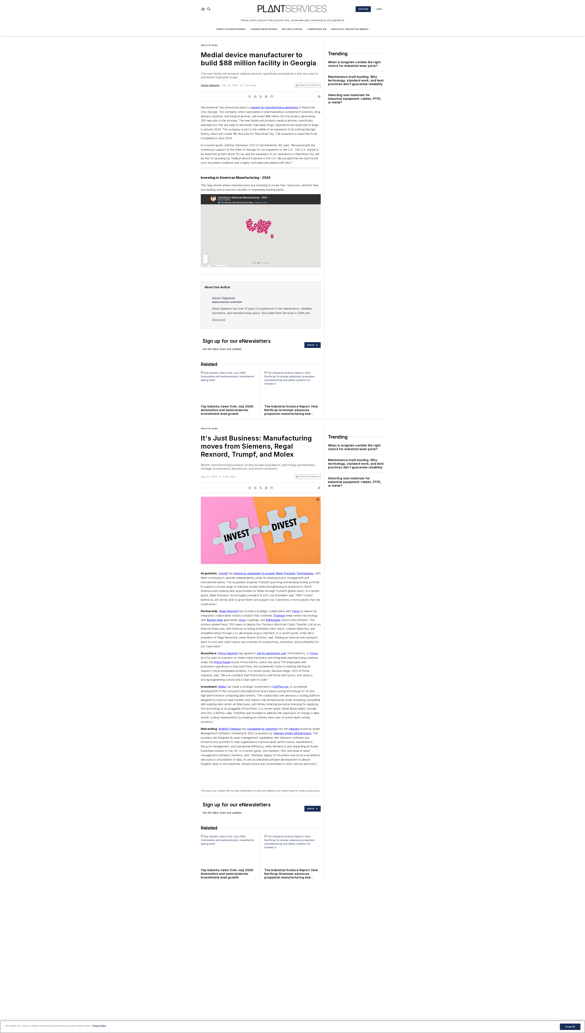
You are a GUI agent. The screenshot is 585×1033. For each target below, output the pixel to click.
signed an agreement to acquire (254, 573)
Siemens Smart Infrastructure (292, 733)
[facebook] (249, 96)
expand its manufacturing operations (274, 107)
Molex (222, 686)
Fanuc (296, 611)
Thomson (279, 615)
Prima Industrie (228, 653)
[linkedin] (255, 96)
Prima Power (222, 662)
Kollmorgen (273, 620)
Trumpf (222, 573)
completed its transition (262, 728)
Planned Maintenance (264, 29)
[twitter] (260, 96)
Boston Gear (215, 620)
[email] (271, 96)
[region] (292, 1027)
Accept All (570, 1027)
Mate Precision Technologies (295, 573)
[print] (319, 96)
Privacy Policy (99, 1026)
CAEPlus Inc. (280, 686)
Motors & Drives (292, 29)
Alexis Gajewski (210, 85)
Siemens (294, 728)
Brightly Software (230, 728)
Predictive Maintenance (231, 29)
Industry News (209, 45)
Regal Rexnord (228, 611)
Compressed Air (316, 29)
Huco (242, 620)
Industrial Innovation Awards (350, 29)
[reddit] (266, 96)
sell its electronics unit (271, 653)
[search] (209, 9)
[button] (203, 9)
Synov (314, 653)
